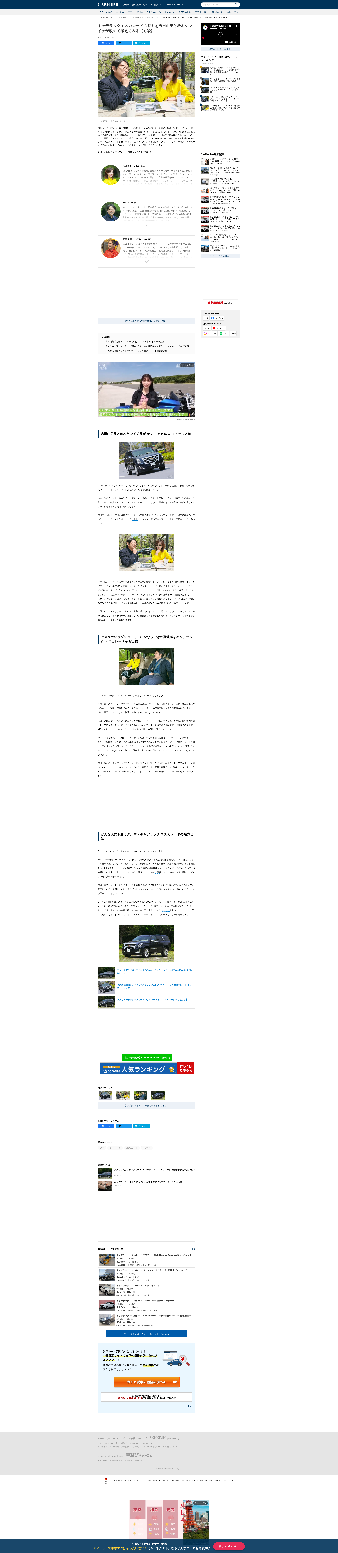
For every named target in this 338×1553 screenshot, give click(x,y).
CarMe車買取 (232, 12)
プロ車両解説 (106, 12)
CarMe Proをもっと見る (220, 256)
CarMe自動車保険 (117, 1443)
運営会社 (101, 1447)
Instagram (212, 333)
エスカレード (131, 1148)
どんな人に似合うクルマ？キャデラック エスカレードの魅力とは (136, 351)
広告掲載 (125, 1447)
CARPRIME (102, 1443)
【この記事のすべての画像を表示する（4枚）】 (146, 321)
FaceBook (218, 318)
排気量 (135, 519)
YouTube (220, 328)
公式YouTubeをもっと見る (219, 49)
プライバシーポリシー (151, 1447)
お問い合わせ (216, 12)
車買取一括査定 (116, 1460)
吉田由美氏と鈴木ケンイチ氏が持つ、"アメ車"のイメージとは (134, 341)
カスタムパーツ (154, 12)
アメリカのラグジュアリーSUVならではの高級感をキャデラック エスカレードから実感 (147, 346)
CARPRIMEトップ (105, 18)
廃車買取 (129, 1460)
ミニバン (110, 864)
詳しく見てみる (229, 1546)
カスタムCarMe (134, 1443)
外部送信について (170, 1447)
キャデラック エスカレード (144, 18)
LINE (226, 333)
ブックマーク (143, 43)
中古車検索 (200, 12)
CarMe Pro (170, 12)
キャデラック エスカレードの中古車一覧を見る (146, 1334)
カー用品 (120, 12)
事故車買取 (139, 1460)
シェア (108, 43)
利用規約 (135, 1447)
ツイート (125, 43)
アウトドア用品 (135, 12)
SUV (102, 1148)
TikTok (233, 333)
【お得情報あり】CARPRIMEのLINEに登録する (147, 1057)
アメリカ (147, 1148)
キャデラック (122, 18)
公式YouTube (185, 12)
